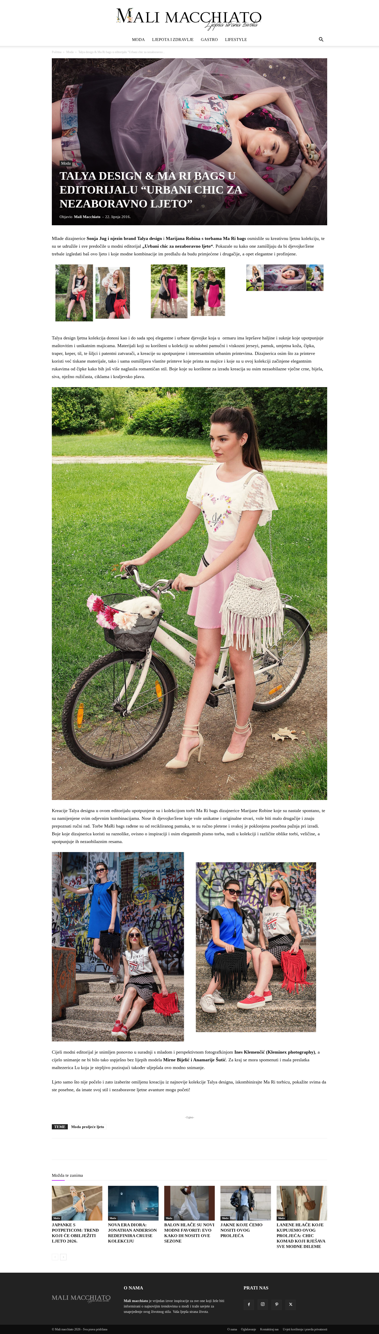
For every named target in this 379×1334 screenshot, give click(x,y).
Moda (138, 39)
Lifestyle (236, 39)
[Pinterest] (276, 1305)
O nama (232, 1329)
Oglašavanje (248, 1329)
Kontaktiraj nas (269, 1329)
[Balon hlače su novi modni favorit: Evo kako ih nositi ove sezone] (189, 1203)
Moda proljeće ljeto (87, 1127)
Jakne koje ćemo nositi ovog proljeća (241, 1230)
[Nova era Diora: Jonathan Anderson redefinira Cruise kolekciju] (133, 1203)
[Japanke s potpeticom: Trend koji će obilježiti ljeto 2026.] (77, 1203)
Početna (56, 52)
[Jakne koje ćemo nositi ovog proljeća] (245, 1203)
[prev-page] (55, 1257)
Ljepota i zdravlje (173, 39)
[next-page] (63, 1257)
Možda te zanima (67, 1175)
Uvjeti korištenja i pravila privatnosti (305, 1329)
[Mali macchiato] (189, 17)
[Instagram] (263, 1304)
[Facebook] (249, 1305)
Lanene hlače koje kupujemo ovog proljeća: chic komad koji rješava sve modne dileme (301, 1235)
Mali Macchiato (87, 217)
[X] (290, 1305)
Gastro (209, 39)
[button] (321, 40)
